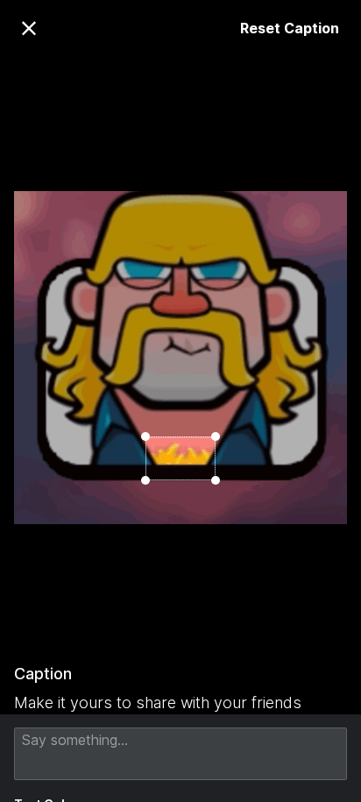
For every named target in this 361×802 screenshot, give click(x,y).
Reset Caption (289, 28)
